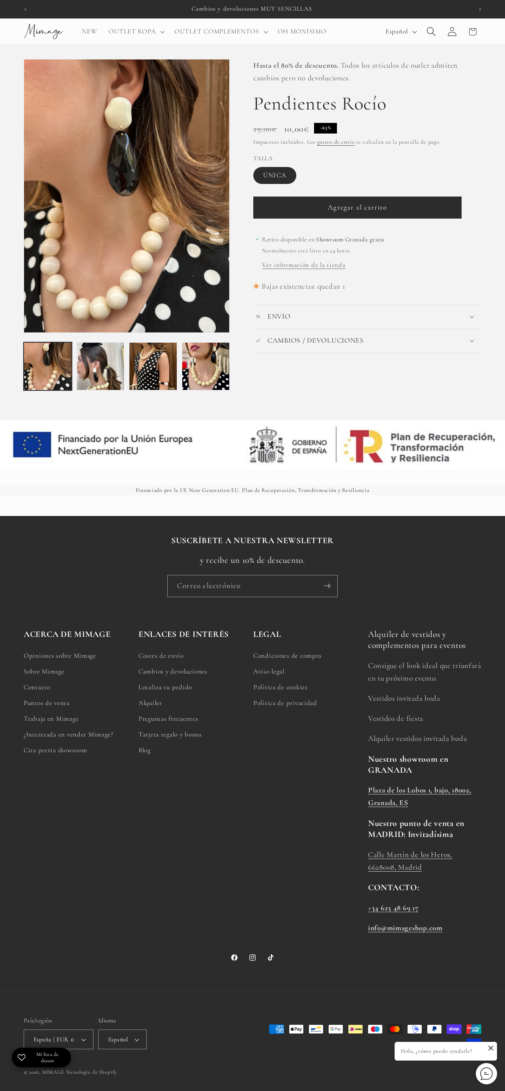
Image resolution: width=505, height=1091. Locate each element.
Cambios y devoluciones (173, 671)
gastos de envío (336, 142)
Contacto (37, 687)
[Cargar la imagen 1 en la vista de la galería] (48, 366)
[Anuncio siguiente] (479, 9)
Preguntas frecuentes (168, 718)
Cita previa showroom (55, 750)
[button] (136, 31)
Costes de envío (161, 655)
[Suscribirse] (326, 586)
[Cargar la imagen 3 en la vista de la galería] (153, 366)
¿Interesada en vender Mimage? (69, 734)
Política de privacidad (285, 703)
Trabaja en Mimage (51, 718)
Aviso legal (268, 671)
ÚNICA (274, 175)
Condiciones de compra (287, 655)
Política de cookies (280, 687)
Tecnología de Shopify (92, 1072)
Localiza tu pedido (165, 687)
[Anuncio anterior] (25, 9)
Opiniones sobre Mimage (60, 655)
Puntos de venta (47, 703)
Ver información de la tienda (303, 265)
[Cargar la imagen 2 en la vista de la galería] (101, 366)
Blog (144, 750)
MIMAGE (53, 1072)
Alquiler (150, 703)
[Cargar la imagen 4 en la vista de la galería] (206, 366)
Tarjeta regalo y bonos (170, 734)
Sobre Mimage (44, 671)
